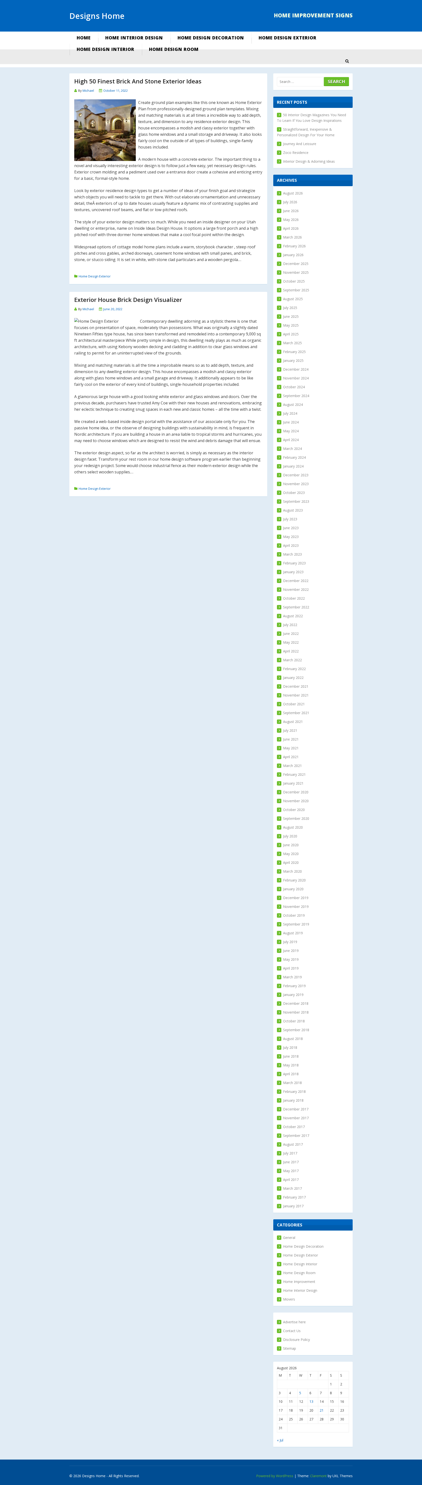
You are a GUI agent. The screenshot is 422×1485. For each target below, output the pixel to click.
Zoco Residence (295, 152)
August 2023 (293, 510)
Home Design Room (174, 49)
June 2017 (291, 1162)
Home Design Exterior (287, 38)
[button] (347, 61)
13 (311, 1401)
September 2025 (296, 290)
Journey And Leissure (299, 143)
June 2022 (291, 633)
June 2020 (291, 845)
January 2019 (293, 994)
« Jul (280, 1440)
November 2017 (296, 1118)
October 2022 (294, 598)
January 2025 (293, 360)
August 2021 (293, 721)
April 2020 (291, 862)
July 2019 (290, 941)
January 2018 (293, 1100)
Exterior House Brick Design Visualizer (128, 300)
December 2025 (295, 263)
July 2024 (290, 413)
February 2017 (294, 1197)
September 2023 (296, 501)
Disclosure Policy (296, 1339)
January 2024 (293, 466)
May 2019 (291, 959)
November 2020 (296, 801)
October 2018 (294, 1021)
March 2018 (292, 1082)
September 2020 (296, 818)
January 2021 (293, 783)
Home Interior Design (134, 38)
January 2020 (293, 889)
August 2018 (293, 1038)
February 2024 (294, 457)
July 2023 (290, 519)
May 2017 (291, 1170)
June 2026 (291, 210)
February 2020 (294, 880)
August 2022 (293, 616)
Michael (88, 90)
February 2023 (294, 563)
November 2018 (296, 1012)
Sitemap (289, 1348)
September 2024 (296, 395)
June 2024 (291, 422)
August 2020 (293, 827)
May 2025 (291, 325)
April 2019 (291, 968)
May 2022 (291, 642)
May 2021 (291, 748)
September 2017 (296, 1135)
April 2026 (291, 228)
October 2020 (294, 809)
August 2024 (293, 404)
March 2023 (292, 554)
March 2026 (292, 237)
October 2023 (294, 492)
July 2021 (290, 730)
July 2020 (290, 836)
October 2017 (294, 1126)
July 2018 (290, 1047)
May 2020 (291, 853)
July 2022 (290, 624)
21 (322, 1410)
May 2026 (291, 219)
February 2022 (294, 668)
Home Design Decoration (211, 38)
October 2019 (294, 915)
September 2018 (296, 1030)
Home (84, 38)
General (289, 1237)
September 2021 (296, 712)
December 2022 (295, 580)
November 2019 (296, 906)
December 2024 (295, 369)
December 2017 (295, 1109)
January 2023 (293, 572)
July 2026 (290, 202)
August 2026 (293, 193)
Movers (289, 1299)
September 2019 (296, 924)
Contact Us (292, 1330)
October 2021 (294, 704)
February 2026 (294, 246)
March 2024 (292, 448)
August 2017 (293, 1144)
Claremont (318, 1476)
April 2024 (291, 439)
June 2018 (291, 1056)
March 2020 (292, 871)
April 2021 (291, 756)
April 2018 (291, 1074)
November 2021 (296, 695)
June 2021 (291, 739)
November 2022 (296, 589)
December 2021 (295, 686)
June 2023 (291, 527)
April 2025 (291, 334)
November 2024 (296, 378)
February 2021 (294, 774)
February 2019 (294, 985)
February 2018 (294, 1091)
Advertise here (294, 1322)
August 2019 (293, 933)
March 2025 (292, 343)
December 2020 (295, 792)
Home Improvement (299, 1281)
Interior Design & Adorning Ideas (309, 161)
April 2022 (291, 651)
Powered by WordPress (274, 1476)
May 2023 (291, 536)
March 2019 (292, 977)
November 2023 (296, 483)
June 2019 (291, 950)
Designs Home (97, 16)
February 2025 (294, 351)
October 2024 (294, 387)
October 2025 (294, 281)
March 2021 (292, 765)
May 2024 (291, 431)
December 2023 (295, 475)
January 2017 (293, 1206)
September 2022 (296, 607)
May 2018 (291, 1065)
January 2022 (293, 677)
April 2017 (291, 1179)
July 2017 (290, 1153)
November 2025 (296, 272)
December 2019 (295, 897)
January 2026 (293, 254)
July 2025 (290, 307)
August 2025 (293, 299)
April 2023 (291, 545)
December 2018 (295, 1003)
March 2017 (292, 1188)
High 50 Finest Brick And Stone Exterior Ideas (137, 81)
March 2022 (292, 660)
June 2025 (291, 316)
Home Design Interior (105, 49)
